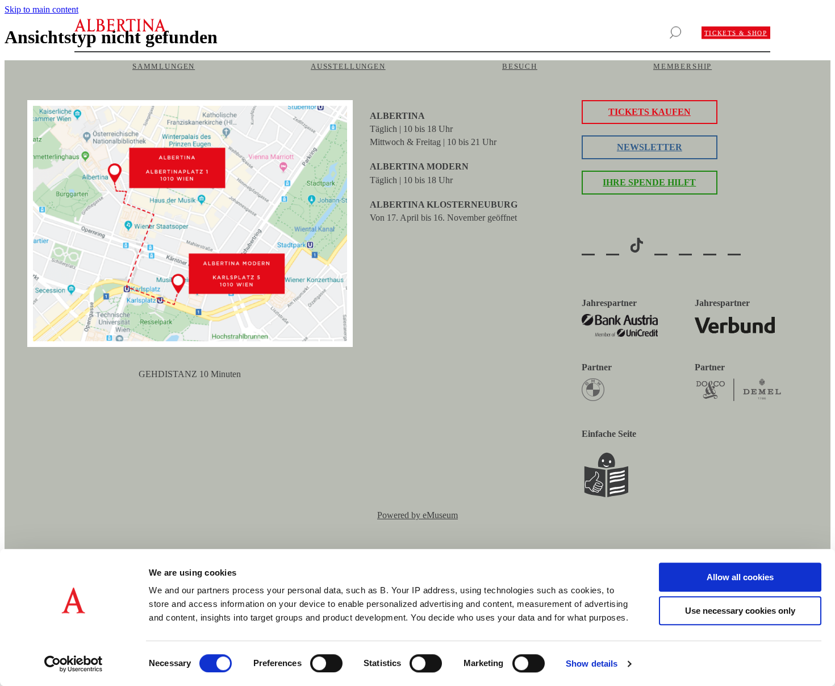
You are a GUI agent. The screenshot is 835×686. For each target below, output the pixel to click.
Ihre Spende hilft (649, 182)
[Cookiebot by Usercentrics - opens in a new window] (73, 663)
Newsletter (649, 147)
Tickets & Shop (735, 33)
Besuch (519, 66)
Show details (591, 663)
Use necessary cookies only (740, 610)
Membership (682, 66)
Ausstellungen (348, 66)
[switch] (326, 663)
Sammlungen (163, 66)
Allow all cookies (740, 577)
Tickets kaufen (649, 112)
